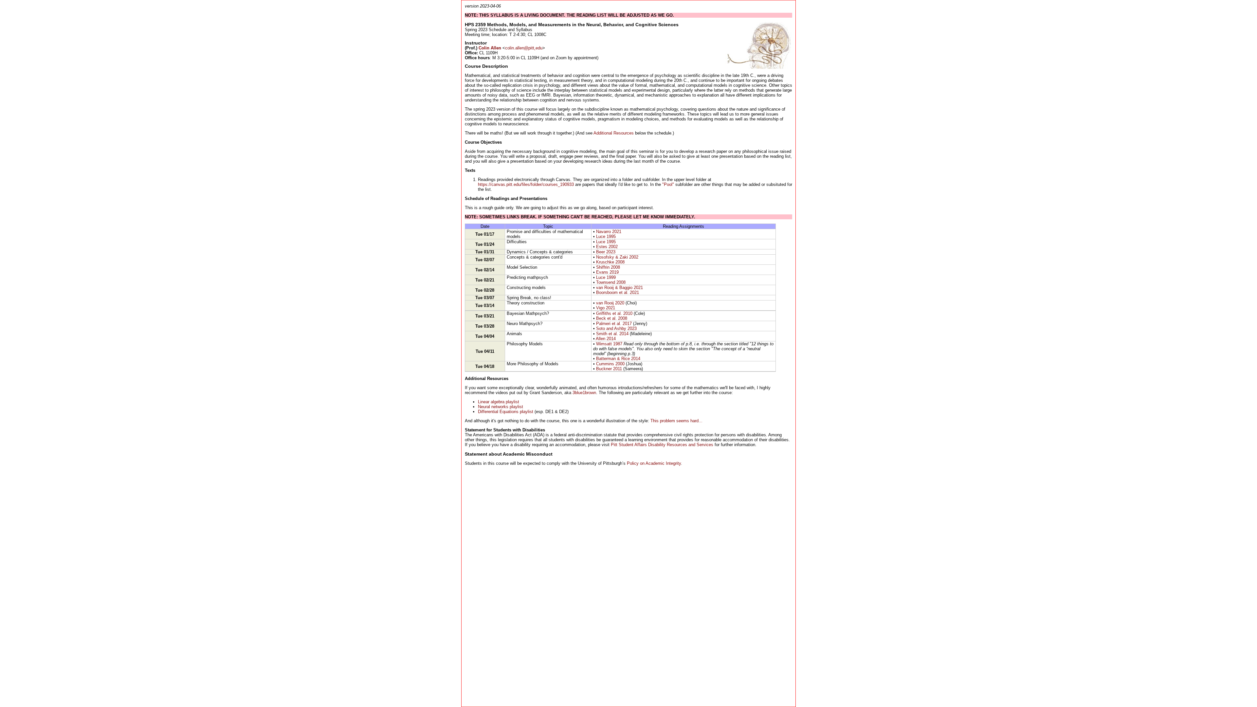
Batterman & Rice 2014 (618, 358)
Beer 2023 (605, 251)
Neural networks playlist (500, 406)
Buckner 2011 (609, 368)
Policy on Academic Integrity (654, 463)
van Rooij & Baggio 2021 (619, 287)
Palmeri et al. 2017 (614, 323)
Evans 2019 (607, 272)
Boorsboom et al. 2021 (617, 292)
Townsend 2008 (611, 282)
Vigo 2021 (605, 307)
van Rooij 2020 (610, 302)
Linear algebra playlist (498, 401)
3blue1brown (584, 392)
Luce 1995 (606, 236)
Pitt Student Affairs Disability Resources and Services (662, 444)
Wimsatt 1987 (609, 343)
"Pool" (668, 184)
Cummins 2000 (610, 363)
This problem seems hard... (676, 420)
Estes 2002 (607, 246)
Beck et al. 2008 (611, 318)
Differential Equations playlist (505, 411)
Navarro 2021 (608, 231)
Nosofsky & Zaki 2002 (617, 257)
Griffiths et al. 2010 (614, 313)
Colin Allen (490, 47)
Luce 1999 (606, 277)
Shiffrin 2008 (608, 267)
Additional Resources (613, 133)
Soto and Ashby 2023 (616, 328)
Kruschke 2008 (610, 262)
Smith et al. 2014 (612, 333)
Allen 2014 (606, 338)
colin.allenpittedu (523, 47)
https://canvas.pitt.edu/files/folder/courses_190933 (526, 184)
